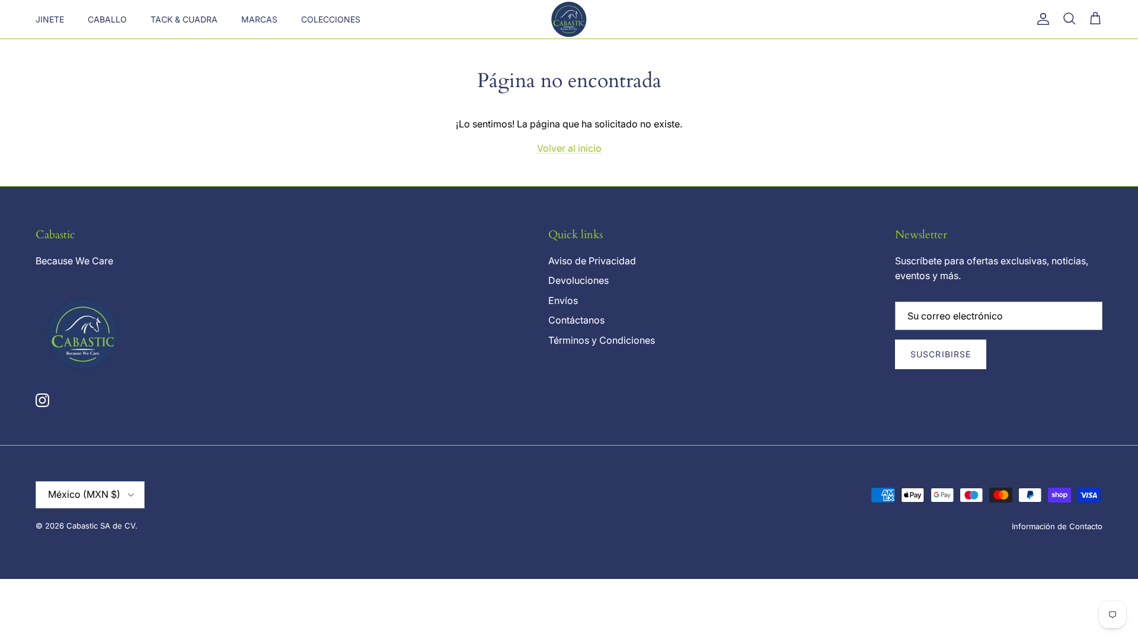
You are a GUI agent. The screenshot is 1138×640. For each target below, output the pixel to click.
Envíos (563, 300)
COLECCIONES (330, 19)
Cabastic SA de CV (100, 525)
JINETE (50, 19)
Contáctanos (576, 320)
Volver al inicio (569, 148)
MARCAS (259, 19)
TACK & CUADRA (184, 19)
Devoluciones (578, 280)
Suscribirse (940, 354)
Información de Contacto (1057, 526)
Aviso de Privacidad (592, 261)
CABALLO (107, 19)
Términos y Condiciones (601, 340)
